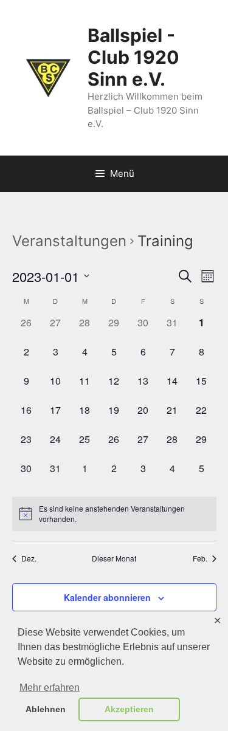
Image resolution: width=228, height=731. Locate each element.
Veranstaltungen (69, 241)
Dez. (28, 558)
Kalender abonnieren (107, 597)
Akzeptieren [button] (129, 709)
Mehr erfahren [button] (49, 687)
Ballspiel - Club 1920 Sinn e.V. (133, 57)
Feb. (200, 558)
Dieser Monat (114, 558)
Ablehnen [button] (46, 709)
